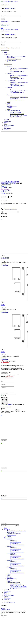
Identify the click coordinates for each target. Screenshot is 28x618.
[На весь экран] (4, 615)
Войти (2, 18)
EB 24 (3, 305)
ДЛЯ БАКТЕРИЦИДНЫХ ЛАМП (10, 182)
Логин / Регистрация (9, 602)
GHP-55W (3, 193)
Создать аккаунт (9, 8)
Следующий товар (5, 190)
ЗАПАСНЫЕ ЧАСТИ (10, 182)
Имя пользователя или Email (9, 11)
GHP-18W (3, 187)
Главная (3, 182)
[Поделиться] (2, 615)
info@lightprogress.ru (8, 377)
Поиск (17, 409)
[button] (3, 263)
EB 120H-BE (5, 258)
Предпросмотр (4, 265)
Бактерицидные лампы (11, 209)
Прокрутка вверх (5, 609)
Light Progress (8, 404)
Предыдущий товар (6, 184)
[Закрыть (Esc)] (1, 615)
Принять (3, 613)
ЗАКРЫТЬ (3, 440)
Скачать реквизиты (6, 407)
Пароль (3, 15)
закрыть (3, 608)
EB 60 (3, 352)
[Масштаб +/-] (6, 615)
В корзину (3, 213)
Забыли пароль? (5, 21)
